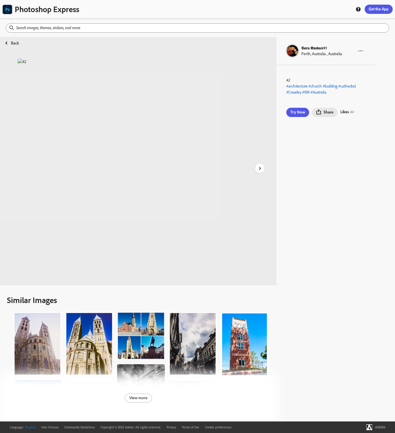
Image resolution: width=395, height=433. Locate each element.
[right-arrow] (260, 168)
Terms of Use (190, 427)
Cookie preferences (218, 427)
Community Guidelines (79, 427)
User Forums (49, 427)
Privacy (171, 427)
